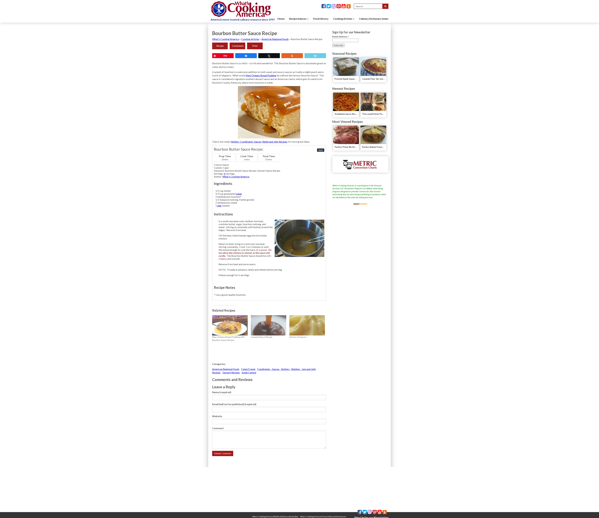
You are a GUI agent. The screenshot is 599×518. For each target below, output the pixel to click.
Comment (218, 428)
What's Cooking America (225, 39)
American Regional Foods (275, 39)
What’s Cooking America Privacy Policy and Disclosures (323, 516)
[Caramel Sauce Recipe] (268, 325)
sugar (239, 193)
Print (255, 45)
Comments (238, 45)
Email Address (340, 36)
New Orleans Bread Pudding (261, 75)
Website (217, 416)
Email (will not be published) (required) (234, 404)
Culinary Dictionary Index (373, 18)
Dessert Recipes (231, 372)
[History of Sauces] (307, 325)
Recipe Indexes (298, 18)
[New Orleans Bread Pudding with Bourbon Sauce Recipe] (230, 325)
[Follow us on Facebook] (323, 6)
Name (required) (221, 392)
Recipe (220, 45)
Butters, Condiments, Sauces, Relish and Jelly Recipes (259, 141)
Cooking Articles (343, 18)
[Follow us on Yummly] (348, 6)
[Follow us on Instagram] (333, 6)
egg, (219, 205)
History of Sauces (298, 337)
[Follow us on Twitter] (328, 6)
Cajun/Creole (248, 369)
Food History (321, 18)
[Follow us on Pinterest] (338, 6)
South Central (249, 372)
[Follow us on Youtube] (343, 6)
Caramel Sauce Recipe (261, 337)
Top (591, 510)
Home (281, 18)
